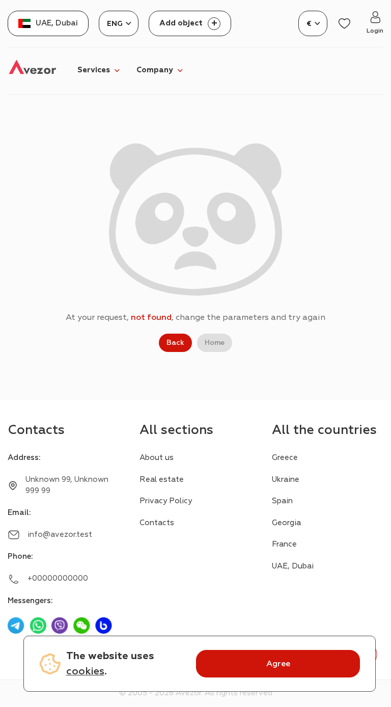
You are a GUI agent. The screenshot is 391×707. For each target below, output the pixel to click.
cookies (85, 671)
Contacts (156, 523)
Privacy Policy (165, 501)
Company (154, 70)
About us (156, 458)
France (284, 544)
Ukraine (285, 479)
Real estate (161, 479)
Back (175, 342)
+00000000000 (57, 578)
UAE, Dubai (293, 566)
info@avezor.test (59, 534)
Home (215, 342)
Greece (285, 458)
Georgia (286, 523)
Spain (282, 501)
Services (93, 70)
